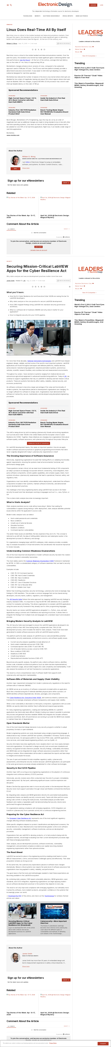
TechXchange (49, 896)
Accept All (103, 1043)
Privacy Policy (53, 1043)
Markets (37, 16)
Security (9, 261)
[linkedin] (35, 49)
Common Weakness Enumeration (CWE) (40, 561)
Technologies (27, 16)
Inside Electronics (82, 16)
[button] (8, 5)
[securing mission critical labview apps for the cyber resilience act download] (23, 911)
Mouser (77, 52)
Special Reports (68, 16)
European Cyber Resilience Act (20, 818)
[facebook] (32, 49)
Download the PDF (14, 896)
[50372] (54, 911)
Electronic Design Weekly (51, 16)
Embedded (9, 24)
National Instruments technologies (39, 361)
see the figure (25, 60)
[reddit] (41, 49)
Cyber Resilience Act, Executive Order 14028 (25, 697)
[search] (11, 5)
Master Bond (79, 49)
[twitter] (38, 49)
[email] (44, 49)
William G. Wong (12, 43)
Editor (28, 162)
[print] (70, 49)
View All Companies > (89, 56)
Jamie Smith (10, 280)
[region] (39, 233)
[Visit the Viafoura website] (66, 237)
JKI (24, 280)
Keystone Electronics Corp (83, 46)
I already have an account (38, 250)
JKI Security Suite (16, 599)
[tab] (11, 229)
